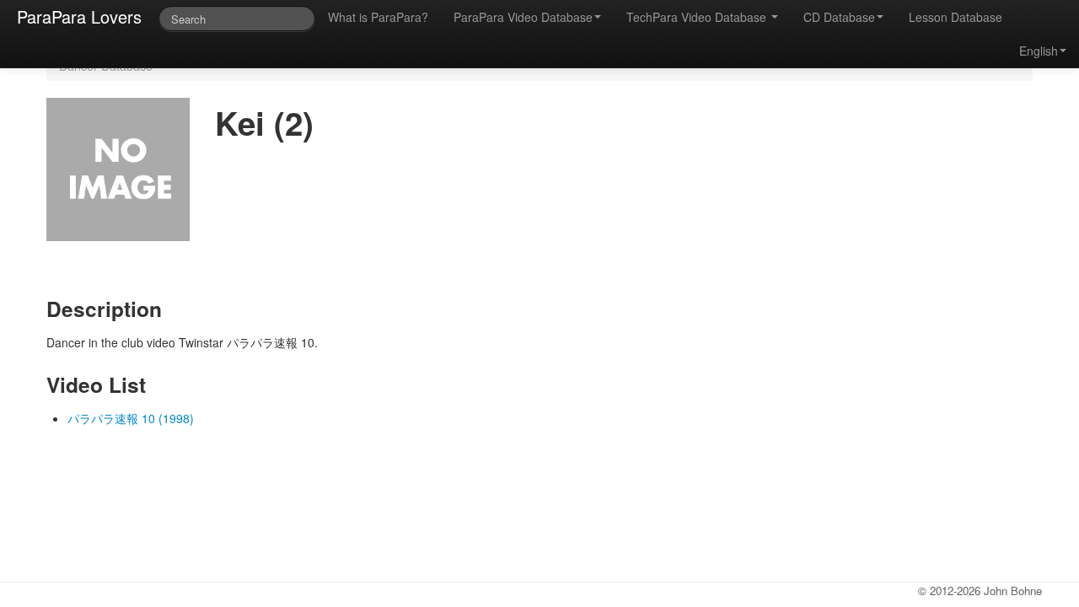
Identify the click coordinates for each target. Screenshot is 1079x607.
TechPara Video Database (698, 16)
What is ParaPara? (378, 16)
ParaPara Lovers (79, 16)
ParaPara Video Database (523, 16)
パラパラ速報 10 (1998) (130, 418)
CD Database (839, 16)
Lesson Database (955, 16)
